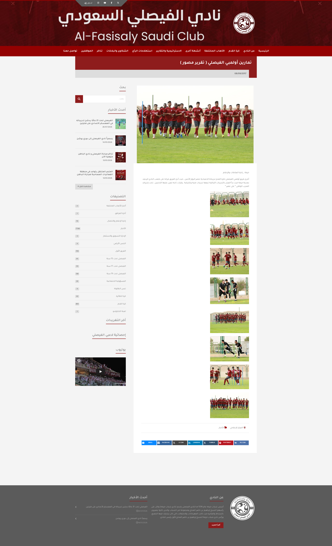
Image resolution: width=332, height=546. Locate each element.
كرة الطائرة (121, 296)
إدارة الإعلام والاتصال (116, 221)
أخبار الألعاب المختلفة (116, 206)
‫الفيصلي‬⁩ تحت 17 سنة (116, 266)
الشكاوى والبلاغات (117, 51)
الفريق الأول (120, 251)
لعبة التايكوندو (119, 311)
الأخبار (221, 428)
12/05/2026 (107, 161)
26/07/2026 (107, 127)
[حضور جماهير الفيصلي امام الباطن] (100, 371)
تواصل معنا (70, 51)
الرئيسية (263, 51)
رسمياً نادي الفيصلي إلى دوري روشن (95, 139)
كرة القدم (122, 304)
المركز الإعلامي (236, 428)
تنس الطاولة (120, 289)
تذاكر (99, 51)
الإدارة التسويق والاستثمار (114, 236)
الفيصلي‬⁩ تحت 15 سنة (116, 259)
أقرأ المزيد (216, 525)
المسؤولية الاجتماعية (116, 281)
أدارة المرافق (120, 213)
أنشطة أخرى (192, 51)
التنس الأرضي (120, 244)
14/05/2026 (107, 142)
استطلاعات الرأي (142, 51)
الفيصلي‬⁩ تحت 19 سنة (116, 274)
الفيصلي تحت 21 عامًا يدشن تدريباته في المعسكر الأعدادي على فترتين (116, 507)
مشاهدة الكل (85, 187)
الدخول (89, 3)
